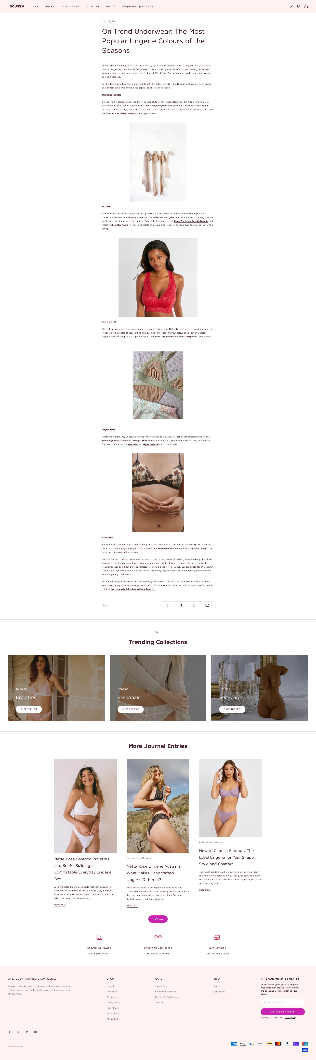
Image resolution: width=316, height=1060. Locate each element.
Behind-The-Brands (139, 858)
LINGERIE (50, 6)
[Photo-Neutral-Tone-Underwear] (158, 162)
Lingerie (111, 986)
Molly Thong (199, 548)
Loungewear (113, 1002)
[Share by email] (207, 605)
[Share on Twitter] (180, 605)
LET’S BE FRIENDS (283, 1011)
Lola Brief (133, 444)
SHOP (36, 6)
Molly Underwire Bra (168, 548)
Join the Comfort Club (217, 953)
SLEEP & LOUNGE (70, 6)
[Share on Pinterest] (194, 605)
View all (158, 919)
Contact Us (219, 992)
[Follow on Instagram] (18, 1032)
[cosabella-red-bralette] (158, 277)
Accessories (113, 1013)
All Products (113, 1019)
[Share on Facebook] (167, 605)
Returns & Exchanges (158, 953)
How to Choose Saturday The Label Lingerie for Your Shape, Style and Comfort (227, 857)
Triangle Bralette (141, 440)
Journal (159, 1002)
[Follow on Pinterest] (26, 1032)
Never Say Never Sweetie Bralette (191, 221)
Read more (60, 905)
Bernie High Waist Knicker (115, 440)
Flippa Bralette (150, 444)
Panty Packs (113, 1008)
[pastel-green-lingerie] (158, 385)
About (216, 986)
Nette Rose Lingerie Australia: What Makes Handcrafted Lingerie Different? (154, 873)
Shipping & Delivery (99, 953)
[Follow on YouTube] (35, 1032)
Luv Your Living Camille (121, 113)
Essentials (112, 992)
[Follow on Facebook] (9, 1032)
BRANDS (110, 6)
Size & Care (161, 986)
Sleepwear (112, 997)
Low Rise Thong (120, 225)
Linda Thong (185, 337)
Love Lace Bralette (164, 337)
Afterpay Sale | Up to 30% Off (137, 6)
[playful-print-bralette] (158, 492)
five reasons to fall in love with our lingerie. (133, 589)
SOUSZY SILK (93, 6)
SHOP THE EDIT (29, 709)
